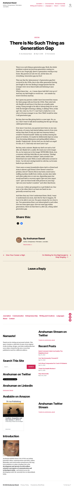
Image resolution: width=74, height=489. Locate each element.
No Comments (51, 54)
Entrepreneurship (60, 3)
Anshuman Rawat (9, 3)
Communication (49, 3)
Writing (37, 37)
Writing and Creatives (36, 6)
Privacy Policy (25, 485)
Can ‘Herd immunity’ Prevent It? (48, 358)
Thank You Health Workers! (46, 368)
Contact (62, 6)
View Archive (27, 244)
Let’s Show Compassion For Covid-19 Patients (52, 363)
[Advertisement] (37, 26)
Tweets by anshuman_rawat (46, 340)
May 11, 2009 (39, 54)
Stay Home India (43, 373)
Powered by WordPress (37, 485)
